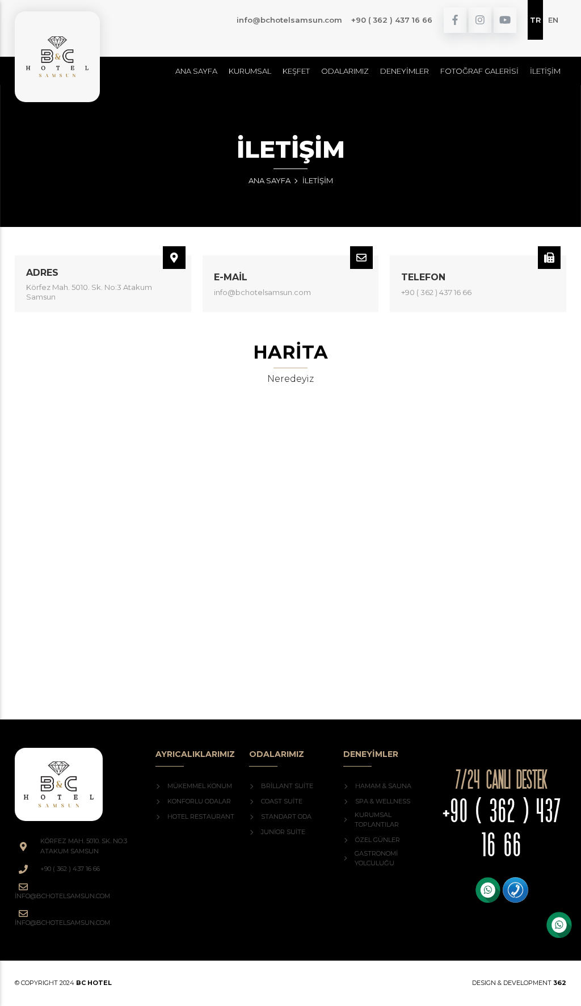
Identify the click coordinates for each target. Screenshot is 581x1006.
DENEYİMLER (404, 70)
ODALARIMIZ (345, 70)
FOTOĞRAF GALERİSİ (479, 70)
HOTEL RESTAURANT (200, 816)
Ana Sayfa (196, 70)
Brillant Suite (287, 786)
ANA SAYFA (269, 180)
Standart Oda (286, 816)
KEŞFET (296, 70)
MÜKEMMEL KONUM (199, 786)
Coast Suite (281, 801)
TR (535, 19)
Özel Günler (377, 840)
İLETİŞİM (545, 70)
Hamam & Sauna (383, 786)
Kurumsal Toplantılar (377, 820)
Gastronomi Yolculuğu (376, 858)
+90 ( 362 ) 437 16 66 (391, 19)
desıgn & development (519, 983)
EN (553, 19)
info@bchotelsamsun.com (289, 19)
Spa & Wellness (382, 801)
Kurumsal (250, 70)
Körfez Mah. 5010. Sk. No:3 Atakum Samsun (89, 292)
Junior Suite (283, 832)
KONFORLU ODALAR (199, 801)
